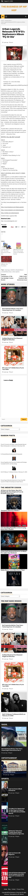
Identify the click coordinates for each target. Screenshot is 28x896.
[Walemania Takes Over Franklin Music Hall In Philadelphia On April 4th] (4, 833)
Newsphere (13, 894)
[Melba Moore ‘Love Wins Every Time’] (14, 578)
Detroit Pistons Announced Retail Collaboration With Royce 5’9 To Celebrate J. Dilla (17, 875)
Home (5, 889)
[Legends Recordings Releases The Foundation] (6, 259)
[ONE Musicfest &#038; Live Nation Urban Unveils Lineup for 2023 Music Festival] (18, 246)
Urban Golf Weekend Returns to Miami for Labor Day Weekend (13, 552)
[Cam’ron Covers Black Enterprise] (4, 791)
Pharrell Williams (19, 269)
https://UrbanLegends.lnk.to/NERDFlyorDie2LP (15, 85)
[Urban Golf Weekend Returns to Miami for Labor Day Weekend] (14, 561)
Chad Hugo (7, 269)
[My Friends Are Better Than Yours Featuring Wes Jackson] (14, 737)
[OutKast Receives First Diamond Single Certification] (14, 326)
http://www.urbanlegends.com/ (12, 202)
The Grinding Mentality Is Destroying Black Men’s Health (13, 528)
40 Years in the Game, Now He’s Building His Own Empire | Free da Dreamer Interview (12, 492)
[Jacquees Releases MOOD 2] (14, 519)
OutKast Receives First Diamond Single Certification (12, 339)
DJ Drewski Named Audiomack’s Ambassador (11, 454)
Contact (14, 889)
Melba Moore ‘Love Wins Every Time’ (13, 570)
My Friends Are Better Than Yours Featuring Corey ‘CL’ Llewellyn (12, 309)
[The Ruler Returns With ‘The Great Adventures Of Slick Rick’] (6, 246)
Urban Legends (15, 271)
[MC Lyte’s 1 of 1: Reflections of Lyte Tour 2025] (14, 356)
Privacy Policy (20, 889)
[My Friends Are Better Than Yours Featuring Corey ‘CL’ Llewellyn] (14, 296)
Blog (9, 889)
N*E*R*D (13, 269)
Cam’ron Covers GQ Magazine (14, 853)
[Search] (26, 16)
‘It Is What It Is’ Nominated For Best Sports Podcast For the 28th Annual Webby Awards (17, 811)
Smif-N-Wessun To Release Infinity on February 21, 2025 (14, 472)
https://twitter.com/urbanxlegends (10, 213)
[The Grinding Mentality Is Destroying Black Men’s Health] (14, 540)
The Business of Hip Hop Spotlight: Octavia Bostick (7, 277)
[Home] (3, 17)
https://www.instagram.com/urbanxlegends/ (12, 210)
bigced (11, 42)
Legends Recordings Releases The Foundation (6, 264)
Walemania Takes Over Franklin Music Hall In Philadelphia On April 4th (16, 832)
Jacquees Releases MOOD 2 (10, 510)
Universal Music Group (6, 271)
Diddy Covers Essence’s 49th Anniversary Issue (22, 277)
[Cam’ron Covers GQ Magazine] (4, 855)
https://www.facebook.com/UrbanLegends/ (12, 207)
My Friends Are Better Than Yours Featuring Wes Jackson (11, 749)
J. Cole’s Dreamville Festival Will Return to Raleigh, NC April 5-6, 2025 (13, 770)
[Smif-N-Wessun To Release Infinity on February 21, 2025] (14, 702)
